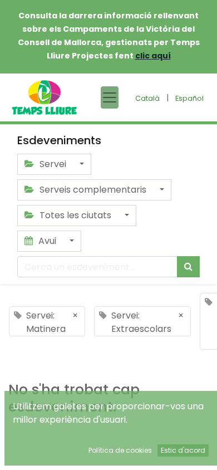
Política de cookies (120, 450)
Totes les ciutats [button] (75, 215)
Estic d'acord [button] (183, 450)
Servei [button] (52, 164)
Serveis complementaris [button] (93, 189)
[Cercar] (188, 266)
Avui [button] (47, 240)
